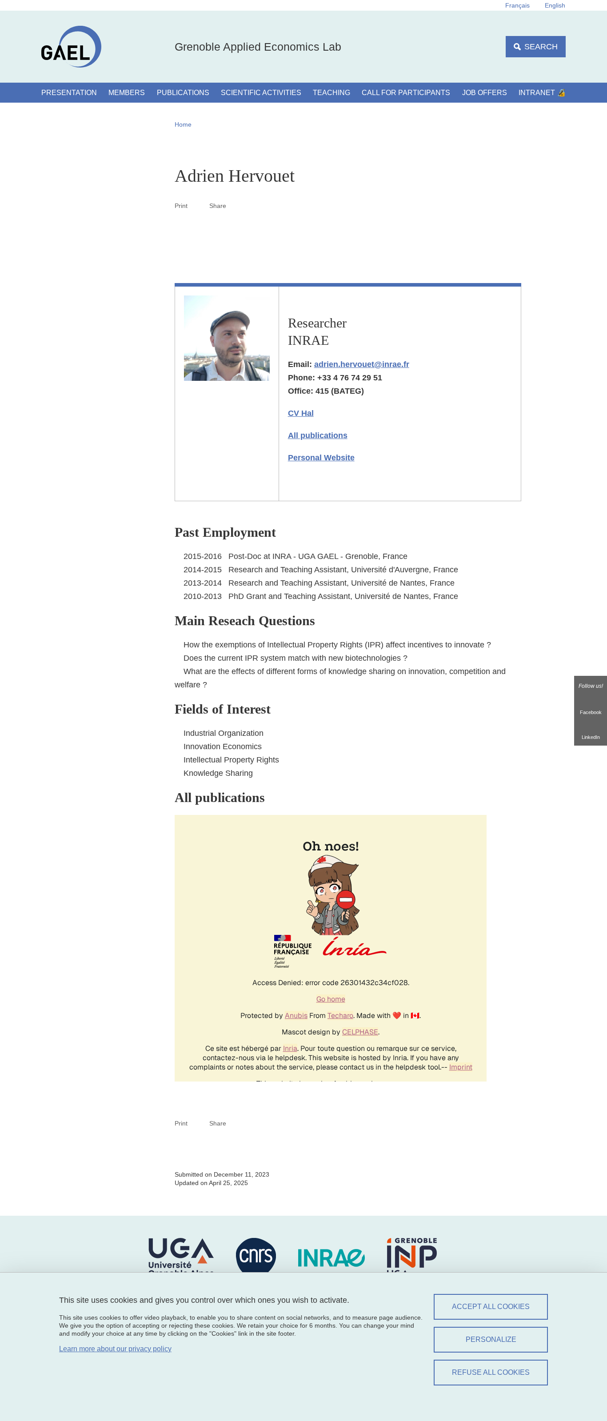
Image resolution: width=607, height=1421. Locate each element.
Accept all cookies (491, 1306)
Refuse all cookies (491, 1372)
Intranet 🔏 (542, 92)
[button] (237, 205)
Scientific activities (261, 92)
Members (126, 92)
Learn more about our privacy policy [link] (115, 1349)
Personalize (491, 1339)
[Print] (199, 206)
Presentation (69, 92)
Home (183, 124)
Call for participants (406, 92)
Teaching (331, 92)
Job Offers (484, 92)
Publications (183, 92)
